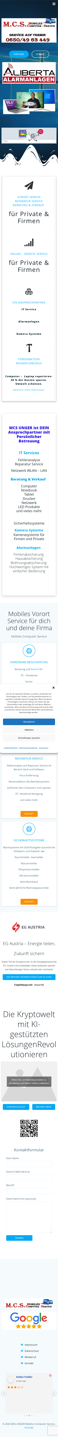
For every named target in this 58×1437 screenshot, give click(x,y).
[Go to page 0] (24, 1415)
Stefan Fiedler (24, 1377)
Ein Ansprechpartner (29, 302)
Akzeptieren (29, 721)
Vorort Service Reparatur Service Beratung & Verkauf (29, 201)
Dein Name (12, 1158)
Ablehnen (29, 730)
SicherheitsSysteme (29, 840)
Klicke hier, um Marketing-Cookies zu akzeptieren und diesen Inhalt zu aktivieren (29, 1081)
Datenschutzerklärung (28, 747)
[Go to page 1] (26, 1415)
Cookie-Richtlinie (11, 747)
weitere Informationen (29, 389)
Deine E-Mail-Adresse (18, 1171)
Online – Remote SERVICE (29, 254)
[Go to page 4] (33, 1415)
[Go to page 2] (29, 1415)
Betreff (10, 1185)
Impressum (43, 747)
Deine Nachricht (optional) (21, 1198)
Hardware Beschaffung (29, 662)
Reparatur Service (29, 758)
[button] (53, 687)
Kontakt (29, 1427)
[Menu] (54, 3)
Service (35, 669)
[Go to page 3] (31, 1415)
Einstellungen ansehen (29, 738)
